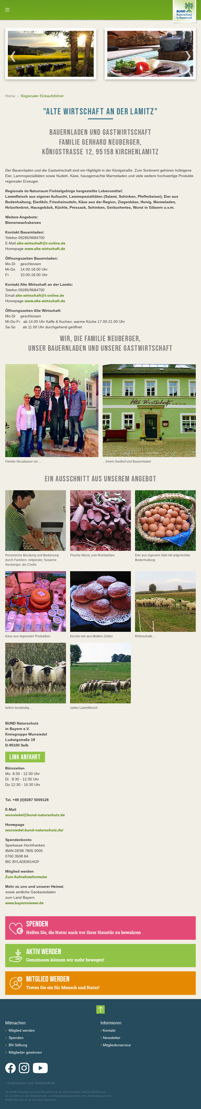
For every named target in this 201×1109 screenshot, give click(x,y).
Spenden (16, 1038)
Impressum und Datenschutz (30, 1083)
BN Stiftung (17, 1045)
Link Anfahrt (25, 757)
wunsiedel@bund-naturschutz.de (35, 815)
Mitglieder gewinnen (25, 1052)
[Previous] (12, 56)
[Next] (188, 56)
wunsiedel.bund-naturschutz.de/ (34, 830)
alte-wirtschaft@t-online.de (41, 243)
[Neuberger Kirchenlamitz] (51, 410)
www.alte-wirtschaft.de (45, 249)
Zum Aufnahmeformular (26, 877)
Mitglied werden (21, 1030)
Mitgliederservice (117, 1045)
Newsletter (111, 1038)
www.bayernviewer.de (24, 903)
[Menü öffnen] (7, 10)
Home (10, 96)
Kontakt (109, 1030)
